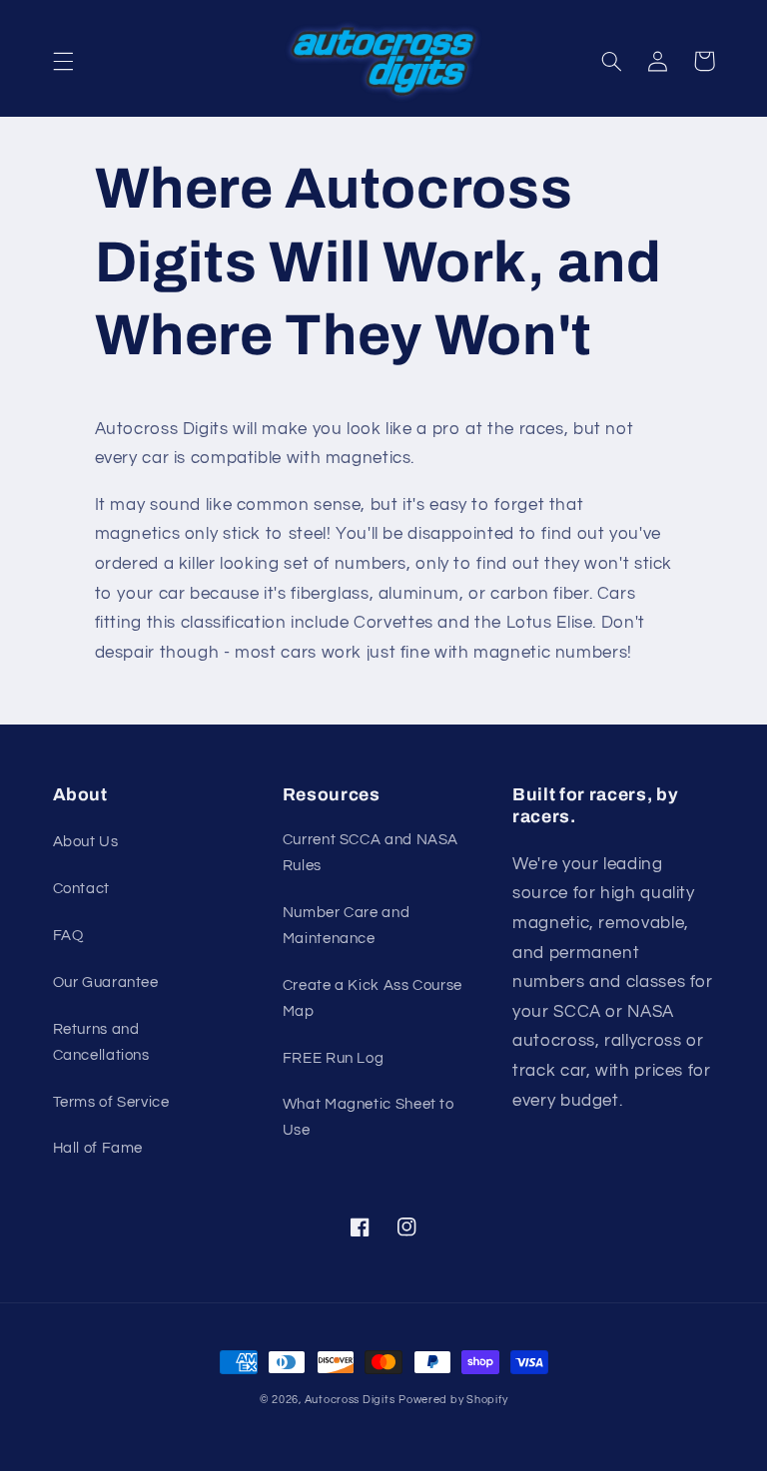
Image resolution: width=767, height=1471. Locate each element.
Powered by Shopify (452, 1399)
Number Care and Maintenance (346, 925)
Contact (81, 888)
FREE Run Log (333, 1058)
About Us (86, 841)
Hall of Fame (98, 1148)
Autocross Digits (350, 1399)
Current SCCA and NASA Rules (370, 852)
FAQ (68, 935)
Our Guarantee (106, 982)
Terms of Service (111, 1102)
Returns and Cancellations (101, 1042)
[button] (63, 61)
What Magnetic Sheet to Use (368, 1117)
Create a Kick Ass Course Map (372, 998)
